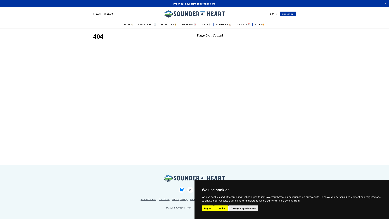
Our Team (164, 199)
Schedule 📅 (243, 24)
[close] (385, 3)
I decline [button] (221, 208)
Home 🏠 (128, 24)
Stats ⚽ (206, 24)
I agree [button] (207, 208)
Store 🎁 (260, 24)
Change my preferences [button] (243, 208)
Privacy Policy (180, 199)
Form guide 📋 (223, 24)
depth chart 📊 (147, 24)
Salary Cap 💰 (169, 24)
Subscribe (288, 14)
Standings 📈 (189, 24)
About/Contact (148, 199)
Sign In (273, 14)
